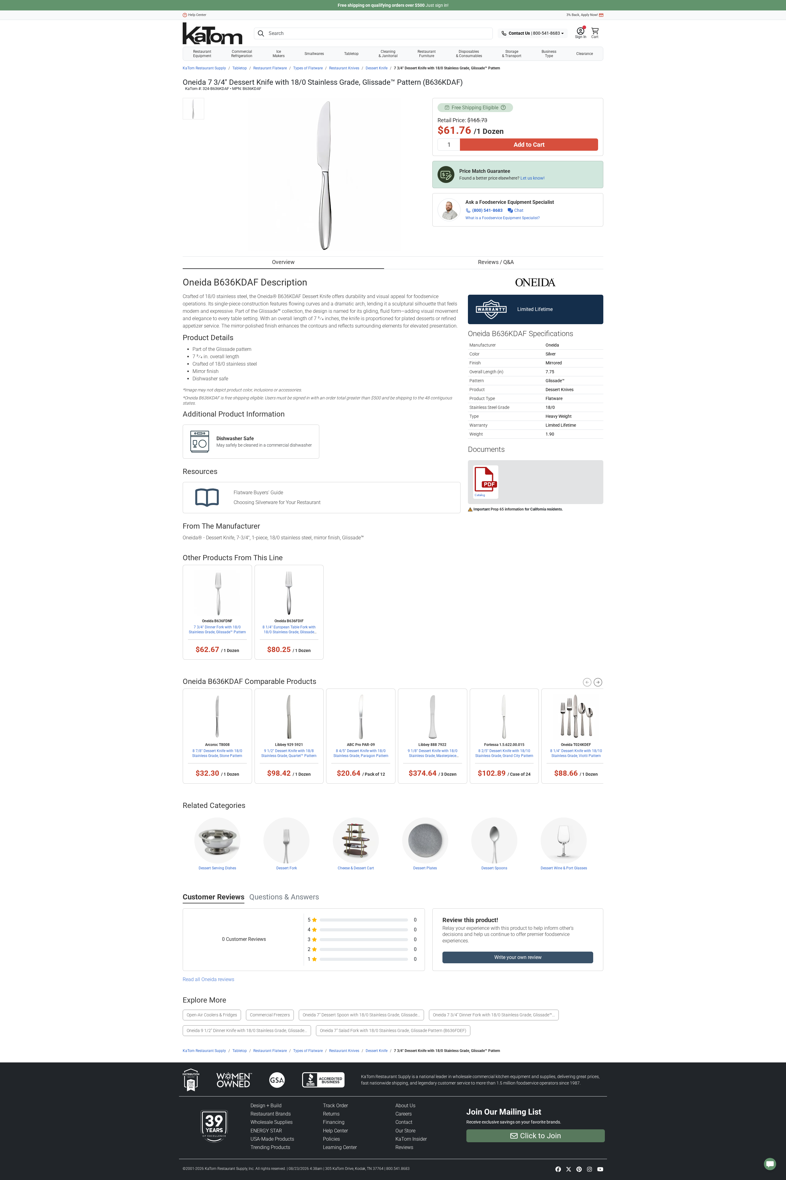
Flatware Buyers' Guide (258, 492)
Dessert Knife (376, 68)
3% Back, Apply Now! (582, 15)
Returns (331, 1114)
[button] (580, 33)
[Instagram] (589, 1169)
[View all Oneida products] (536, 281)
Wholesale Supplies (272, 1122)
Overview (283, 262)
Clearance (584, 54)
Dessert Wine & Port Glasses (564, 868)
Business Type (549, 53)
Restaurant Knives (344, 68)
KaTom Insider (411, 1139)
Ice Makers (279, 53)
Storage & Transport (511, 53)
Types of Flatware (308, 68)
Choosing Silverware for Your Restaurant (277, 502)
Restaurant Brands (271, 1114)
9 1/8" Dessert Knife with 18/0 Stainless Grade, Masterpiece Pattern (432, 756)
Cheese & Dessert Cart (356, 868)
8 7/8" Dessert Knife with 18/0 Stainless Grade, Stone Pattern (217, 753)
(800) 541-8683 (487, 210)
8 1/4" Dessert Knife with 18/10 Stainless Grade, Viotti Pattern (576, 753)
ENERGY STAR (266, 1131)
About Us (405, 1105)
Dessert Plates (425, 868)
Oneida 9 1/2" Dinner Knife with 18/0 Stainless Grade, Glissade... (247, 1030)
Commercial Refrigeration (241, 53)
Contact (403, 1122)
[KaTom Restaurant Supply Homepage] (212, 33)
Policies (331, 1139)
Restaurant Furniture (427, 53)
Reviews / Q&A (496, 262)
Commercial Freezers (270, 1014)
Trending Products (270, 1147)
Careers (403, 1114)
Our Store (405, 1131)
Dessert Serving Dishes (217, 868)
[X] (568, 1169)
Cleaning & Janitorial (388, 53)
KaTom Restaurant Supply (204, 68)
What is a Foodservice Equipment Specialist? (502, 218)
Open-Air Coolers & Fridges (212, 1014)
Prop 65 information (507, 509)
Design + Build (266, 1105)
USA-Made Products (272, 1139)
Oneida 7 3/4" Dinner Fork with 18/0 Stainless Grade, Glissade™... (494, 1014)
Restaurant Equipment (202, 53)
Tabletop (351, 54)
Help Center (197, 15)
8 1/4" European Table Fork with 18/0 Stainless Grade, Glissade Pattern (289, 632)
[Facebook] (558, 1169)
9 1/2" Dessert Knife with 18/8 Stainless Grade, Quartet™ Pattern (289, 753)
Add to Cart (529, 144)
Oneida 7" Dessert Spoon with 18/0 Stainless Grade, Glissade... (361, 1014)
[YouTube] (600, 1169)
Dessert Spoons (494, 868)
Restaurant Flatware (270, 68)
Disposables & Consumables (469, 53)
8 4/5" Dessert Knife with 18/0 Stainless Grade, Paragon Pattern (360, 753)
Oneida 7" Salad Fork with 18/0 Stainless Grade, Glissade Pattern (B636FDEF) (393, 1030)
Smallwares (314, 54)
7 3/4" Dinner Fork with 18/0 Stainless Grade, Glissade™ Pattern (217, 629)
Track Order (335, 1105)
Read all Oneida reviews (208, 979)
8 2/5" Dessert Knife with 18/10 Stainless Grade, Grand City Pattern (504, 753)
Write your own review (518, 957)
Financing (333, 1122)
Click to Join (540, 1135)
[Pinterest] (579, 1169)
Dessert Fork (286, 868)
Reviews (404, 1147)
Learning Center (340, 1147)
